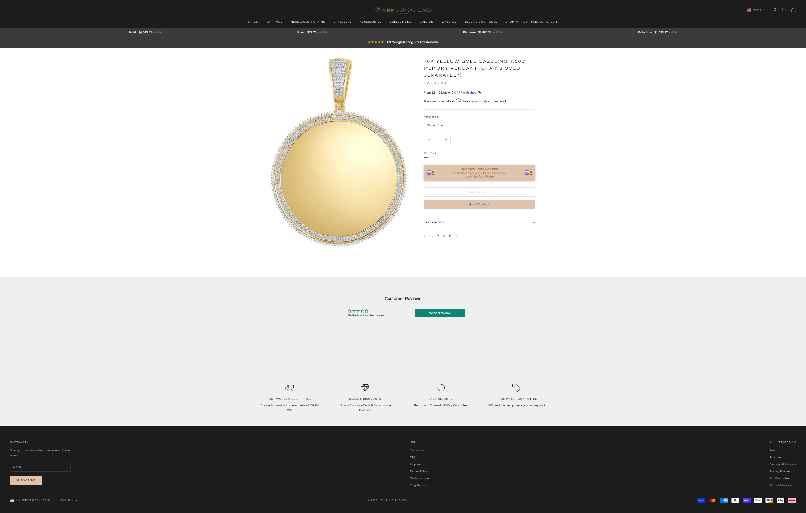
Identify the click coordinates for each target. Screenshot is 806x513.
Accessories (370, 22)
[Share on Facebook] (438, 236)
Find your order (420, 478)
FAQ (413, 457)
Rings (253, 22)
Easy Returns (419, 485)
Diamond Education (782, 464)
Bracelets (342, 22)
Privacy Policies (779, 471)
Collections (400, 22)
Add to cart (479, 191)
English (66, 500)
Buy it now (479, 204)
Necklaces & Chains (308, 22)
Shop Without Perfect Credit (532, 22)
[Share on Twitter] (444, 236)
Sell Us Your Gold (481, 22)
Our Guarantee (779, 478)
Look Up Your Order (479, 176)
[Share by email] (455, 236)
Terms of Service (780, 485)
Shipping (415, 464)
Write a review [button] (439, 313)
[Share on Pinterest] (449, 236)
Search (774, 450)
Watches (449, 22)
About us (775, 457)
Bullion (426, 22)
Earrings (275, 22)
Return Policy (419, 471)
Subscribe (26, 480)
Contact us (417, 450)
